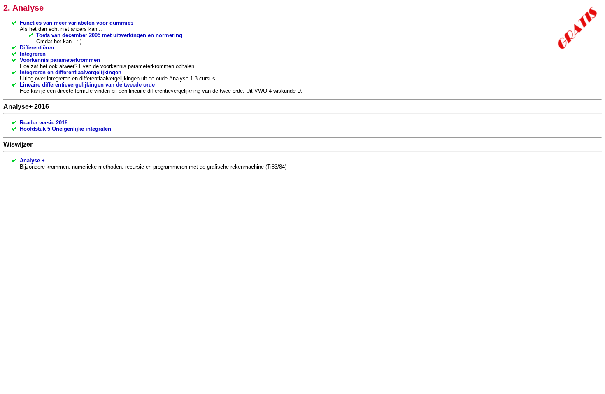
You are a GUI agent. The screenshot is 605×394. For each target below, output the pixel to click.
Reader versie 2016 (43, 123)
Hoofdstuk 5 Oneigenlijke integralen (65, 129)
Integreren (33, 54)
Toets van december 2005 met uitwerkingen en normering (109, 35)
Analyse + (32, 160)
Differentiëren (37, 48)
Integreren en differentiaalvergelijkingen (70, 72)
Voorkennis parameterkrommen (60, 60)
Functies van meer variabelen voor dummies (76, 23)
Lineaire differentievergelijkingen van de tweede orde (87, 85)
